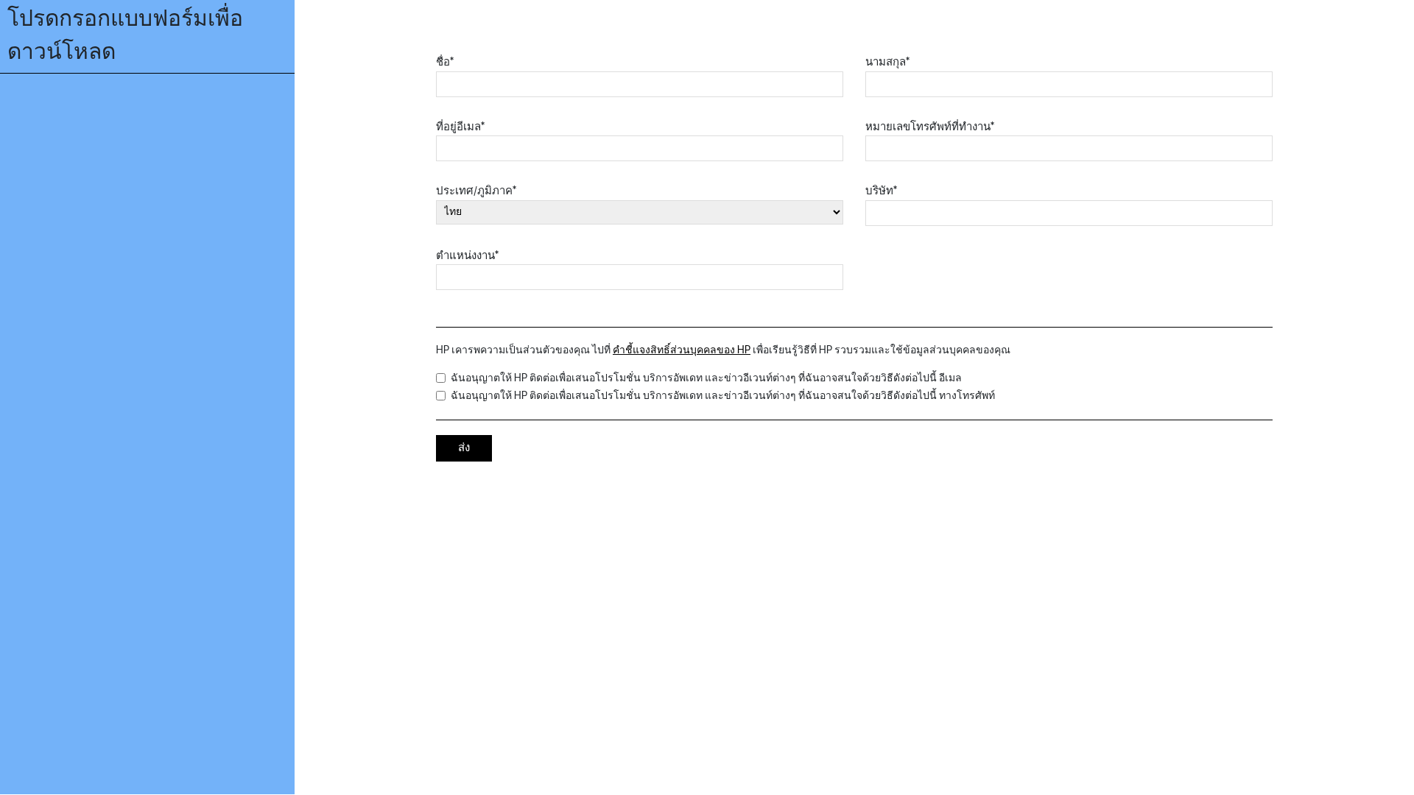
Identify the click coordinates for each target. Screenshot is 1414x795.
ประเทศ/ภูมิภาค (476, 191)
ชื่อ (445, 62)
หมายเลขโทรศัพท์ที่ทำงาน (929, 127)
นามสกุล (887, 62)
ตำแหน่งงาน (467, 256)
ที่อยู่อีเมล (460, 127)
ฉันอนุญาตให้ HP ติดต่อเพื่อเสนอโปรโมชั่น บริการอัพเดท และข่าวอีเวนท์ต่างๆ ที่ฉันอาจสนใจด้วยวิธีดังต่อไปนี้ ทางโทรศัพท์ (723, 395)
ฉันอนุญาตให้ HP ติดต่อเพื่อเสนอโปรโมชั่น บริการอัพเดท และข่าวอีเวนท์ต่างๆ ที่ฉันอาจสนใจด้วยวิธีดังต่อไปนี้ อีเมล (706, 378)
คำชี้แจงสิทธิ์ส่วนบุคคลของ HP (681, 350)
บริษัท (881, 191)
